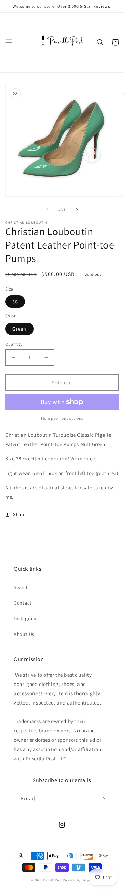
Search (21, 587)
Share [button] (19, 514)
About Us (24, 634)
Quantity (13, 344)
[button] (8, 42)
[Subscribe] (102, 799)
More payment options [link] (62, 418)
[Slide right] (77, 209)
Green (19, 329)
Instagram (25, 618)
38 (15, 301)
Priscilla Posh (53, 880)
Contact (22, 603)
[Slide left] (46, 209)
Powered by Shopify (78, 880)
